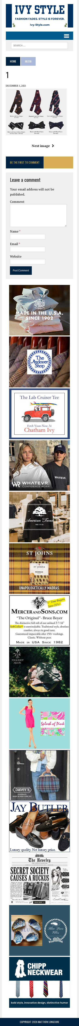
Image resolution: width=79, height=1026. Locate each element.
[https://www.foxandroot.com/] (39, 694)
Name (14, 231)
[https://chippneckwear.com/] (39, 1005)
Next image (41, 146)
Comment (17, 201)
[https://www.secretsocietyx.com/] (39, 901)
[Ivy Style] (39, 16)
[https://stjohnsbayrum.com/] (39, 591)
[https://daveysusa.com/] (39, 798)
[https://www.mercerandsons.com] (39, 643)
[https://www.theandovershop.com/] (39, 384)
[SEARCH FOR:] (39, 44)
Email (14, 244)
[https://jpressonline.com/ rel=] (39, 333)
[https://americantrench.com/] (39, 539)
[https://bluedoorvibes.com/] (39, 953)
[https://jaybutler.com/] (39, 849)
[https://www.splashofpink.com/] (39, 746)
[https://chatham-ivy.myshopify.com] (39, 436)
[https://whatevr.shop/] (39, 488)
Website (15, 256)
